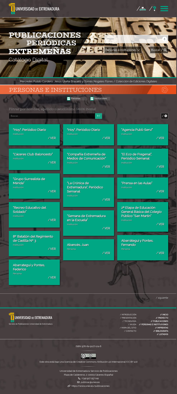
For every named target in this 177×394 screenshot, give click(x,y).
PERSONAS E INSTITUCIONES (153, 324)
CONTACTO (130, 331)
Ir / (98, 115)
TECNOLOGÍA (129, 321)
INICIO (164, 314)
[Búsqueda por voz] (164, 39)
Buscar (157, 50)
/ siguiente (162, 297)
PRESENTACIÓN (128, 318)
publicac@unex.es (90, 382)
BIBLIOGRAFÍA (160, 331)
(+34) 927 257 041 (90, 378)
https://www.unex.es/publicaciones (90, 386)
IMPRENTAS (161, 327)
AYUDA (132, 324)
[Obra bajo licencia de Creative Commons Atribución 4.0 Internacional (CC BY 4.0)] (88, 358)
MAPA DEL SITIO (128, 327)
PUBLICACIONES (159, 321)
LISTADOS (162, 334)
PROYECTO (162, 318)
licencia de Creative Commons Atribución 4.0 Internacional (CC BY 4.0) (100, 362)
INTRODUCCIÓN (128, 314)
